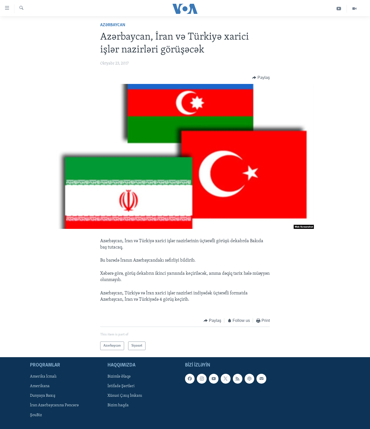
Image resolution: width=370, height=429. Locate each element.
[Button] (261, 77)
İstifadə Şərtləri (121, 386)
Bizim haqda (118, 406)
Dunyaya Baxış (42, 396)
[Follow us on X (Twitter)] (225, 379)
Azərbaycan (112, 25)
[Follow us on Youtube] (213, 379)
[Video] (354, 9)
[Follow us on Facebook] (190, 379)
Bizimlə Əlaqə (119, 377)
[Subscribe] (261, 379)
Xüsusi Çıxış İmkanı (124, 396)
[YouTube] (339, 9)
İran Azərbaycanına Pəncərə (54, 406)
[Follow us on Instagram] (201, 379)
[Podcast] (249, 379)
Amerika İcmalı (43, 377)
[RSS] (237, 379)
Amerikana (40, 386)
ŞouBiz (36, 415)
